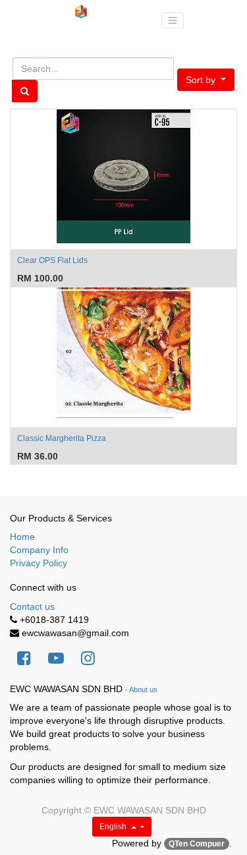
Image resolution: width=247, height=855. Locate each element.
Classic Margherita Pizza (61, 438)
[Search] (25, 91)
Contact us (32, 606)
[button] (205, 80)
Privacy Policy (38, 563)
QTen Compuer (197, 843)
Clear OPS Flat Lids (52, 260)
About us (143, 689)
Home (22, 536)
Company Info (39, 550)
